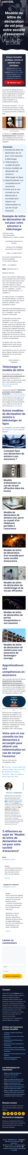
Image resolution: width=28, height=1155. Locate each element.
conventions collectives (14, 78)
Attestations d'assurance (10, 1077)
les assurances (17, 406)
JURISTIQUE (7, 2)
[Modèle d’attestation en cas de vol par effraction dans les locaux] (14, 476)
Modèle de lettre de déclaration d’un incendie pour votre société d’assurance (14, 555)
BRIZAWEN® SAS (12, 1139)
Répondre (7, 878)
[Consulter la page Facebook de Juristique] (4, 1113)
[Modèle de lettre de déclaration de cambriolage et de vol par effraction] (14, 579)
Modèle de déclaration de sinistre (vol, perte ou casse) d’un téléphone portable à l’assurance (14, 520)
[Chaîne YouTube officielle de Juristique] (15, 1113)
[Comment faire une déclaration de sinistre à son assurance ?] (14, 447)
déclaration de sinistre (11, 429)
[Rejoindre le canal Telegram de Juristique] (11, 1113)
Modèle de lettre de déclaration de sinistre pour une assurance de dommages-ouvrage (13, 651)
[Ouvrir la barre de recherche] (22, 2)
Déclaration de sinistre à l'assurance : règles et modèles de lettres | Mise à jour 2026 (13, 774)
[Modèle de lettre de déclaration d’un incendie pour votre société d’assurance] (14, 546)
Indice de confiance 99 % (13, 1141)
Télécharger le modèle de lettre (12, 163)
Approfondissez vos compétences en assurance (14, 183)
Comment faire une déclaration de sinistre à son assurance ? (14, 455)
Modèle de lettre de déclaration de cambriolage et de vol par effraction (13, 586)
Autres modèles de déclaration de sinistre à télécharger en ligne (14, 172)
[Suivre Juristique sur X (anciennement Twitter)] (8, 1113)
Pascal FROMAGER (14, 793)
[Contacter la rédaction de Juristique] (23, 1113)
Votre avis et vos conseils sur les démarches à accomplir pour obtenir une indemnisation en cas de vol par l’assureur (13, 200)
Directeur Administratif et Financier (13, 800)
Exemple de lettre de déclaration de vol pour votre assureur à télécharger (14, 154)
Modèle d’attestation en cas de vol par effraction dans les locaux (14, 485)
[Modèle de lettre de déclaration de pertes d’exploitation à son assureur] (14, 608)
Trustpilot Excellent (8, 1148)
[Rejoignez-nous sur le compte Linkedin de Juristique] (19, 1113)
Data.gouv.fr (14, 1143)
